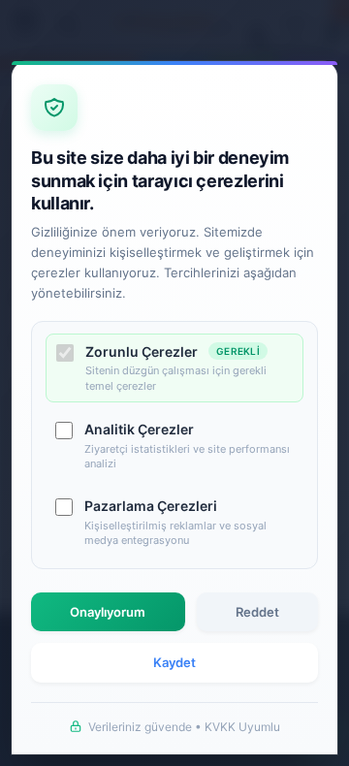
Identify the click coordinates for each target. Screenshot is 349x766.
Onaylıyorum (107, 612)
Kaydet (174, 662)
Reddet (257, 612)
